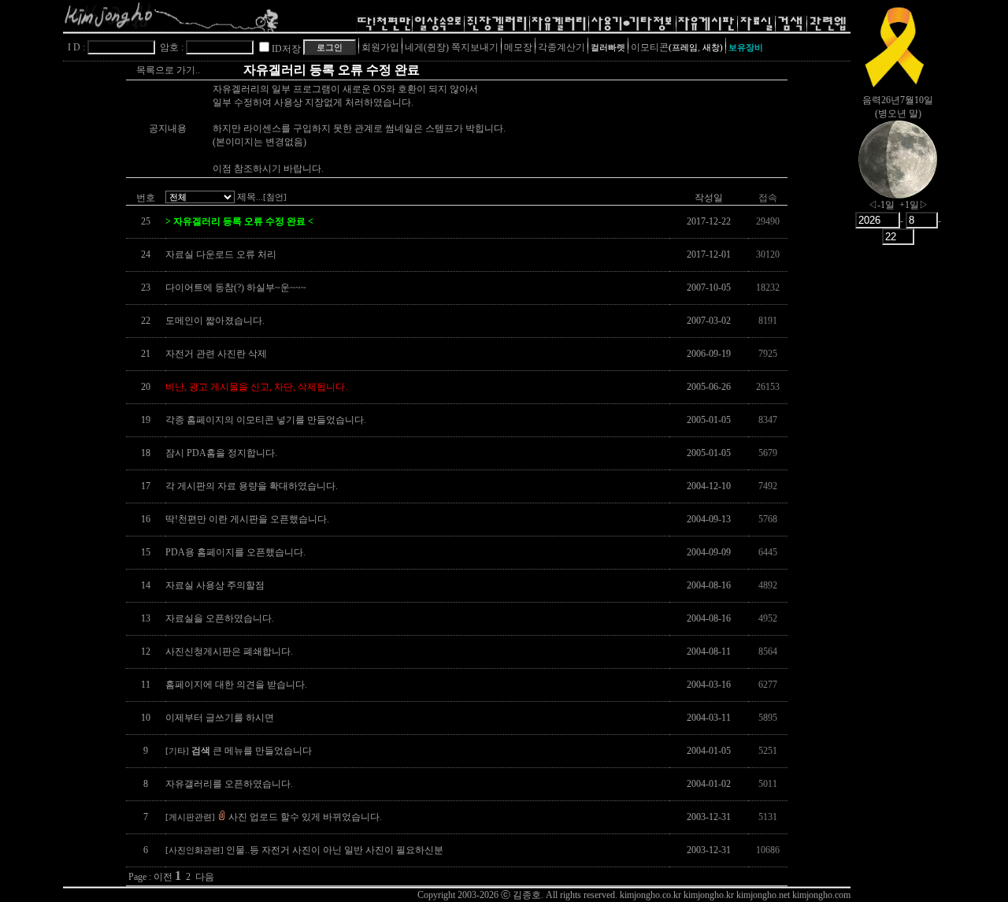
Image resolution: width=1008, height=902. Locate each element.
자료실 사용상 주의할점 (215, 585)
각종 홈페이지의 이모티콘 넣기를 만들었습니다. (265, 419)
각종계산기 (561, 47)
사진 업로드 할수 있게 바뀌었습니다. (273, 816)
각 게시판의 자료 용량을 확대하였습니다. (251, 486)
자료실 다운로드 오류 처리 (220, 254)
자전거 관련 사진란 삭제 (216, 353)
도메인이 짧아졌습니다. (215, 320)
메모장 (518, 47)
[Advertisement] (897, 500)
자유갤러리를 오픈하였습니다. (229, 783)
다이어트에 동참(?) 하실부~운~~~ (235, 287)
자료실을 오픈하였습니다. (219, 618)
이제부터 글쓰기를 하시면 (219, 717)
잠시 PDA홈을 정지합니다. (221, 452)
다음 (204, 876)
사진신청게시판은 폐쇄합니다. (229, 651)
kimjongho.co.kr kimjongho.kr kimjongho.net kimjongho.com (735, 894)
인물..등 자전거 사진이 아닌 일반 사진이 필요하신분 (304, 850)
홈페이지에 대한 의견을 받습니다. (236, 684)
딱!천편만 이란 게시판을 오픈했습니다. (247, 519)
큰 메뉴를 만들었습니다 (238, 750)
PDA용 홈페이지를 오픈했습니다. (235, 552)
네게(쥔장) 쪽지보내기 (451, 47)
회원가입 (380, 47)
